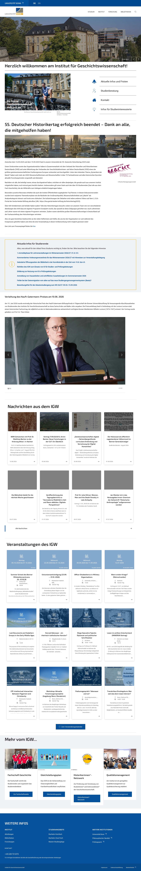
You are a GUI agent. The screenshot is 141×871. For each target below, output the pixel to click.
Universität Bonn (13, 3)
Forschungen (9, 842)
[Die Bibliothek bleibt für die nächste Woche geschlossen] (34, 519)
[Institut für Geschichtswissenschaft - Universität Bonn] (14, 11)
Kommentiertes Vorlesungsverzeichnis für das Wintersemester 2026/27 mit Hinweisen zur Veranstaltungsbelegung (61, 258)
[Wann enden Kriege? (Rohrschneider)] (131, 600)
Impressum (104, 867)
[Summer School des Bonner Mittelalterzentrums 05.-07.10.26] (33, 600)
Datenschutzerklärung (117, 867)
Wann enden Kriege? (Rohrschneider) (119, 575)
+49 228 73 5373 (12, 854)
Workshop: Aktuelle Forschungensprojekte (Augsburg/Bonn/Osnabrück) (54, 693)
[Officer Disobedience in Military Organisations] (99, 600)
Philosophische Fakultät (101, 838)
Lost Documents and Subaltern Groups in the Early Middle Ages (21, 634)
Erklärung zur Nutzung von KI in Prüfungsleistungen (36, 271)
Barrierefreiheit (130, 867)
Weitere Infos (16, 823)
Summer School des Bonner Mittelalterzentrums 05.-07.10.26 (22, 576)
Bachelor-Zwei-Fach (56, 838)
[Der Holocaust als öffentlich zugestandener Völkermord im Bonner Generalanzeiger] (130, 462)
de (34, 3)
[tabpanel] (70, 39)
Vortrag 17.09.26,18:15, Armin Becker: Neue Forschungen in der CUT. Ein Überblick (54, 439)
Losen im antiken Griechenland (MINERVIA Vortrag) (119, 634)
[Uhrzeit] (14, 585)
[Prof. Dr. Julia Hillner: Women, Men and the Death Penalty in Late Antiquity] (98, 519)
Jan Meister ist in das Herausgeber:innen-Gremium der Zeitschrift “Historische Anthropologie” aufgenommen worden (119, 500)
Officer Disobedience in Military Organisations (86, 575)
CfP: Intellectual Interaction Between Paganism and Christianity (22, 693)
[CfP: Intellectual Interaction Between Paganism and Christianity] (33, 716)
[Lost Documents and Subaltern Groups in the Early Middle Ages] (33, 658)
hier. (34, 226)
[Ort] (14, 582)
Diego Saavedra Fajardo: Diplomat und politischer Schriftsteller (87, 635)
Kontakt (8, 848)
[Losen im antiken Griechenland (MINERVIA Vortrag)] (131, 658)
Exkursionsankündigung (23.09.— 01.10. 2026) (54, 575)
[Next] (138, 59)
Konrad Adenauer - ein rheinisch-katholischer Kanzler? (54, 634)
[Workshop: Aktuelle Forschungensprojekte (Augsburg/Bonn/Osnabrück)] (66, 716)
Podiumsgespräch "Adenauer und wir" (86, 692)
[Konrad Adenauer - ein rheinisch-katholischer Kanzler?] (66, 658)
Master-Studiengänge (56, 842)
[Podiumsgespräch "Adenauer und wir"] (99, 716)
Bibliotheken (126, 12)
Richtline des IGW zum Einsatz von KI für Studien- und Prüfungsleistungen (45, 267)
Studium (91, 12)
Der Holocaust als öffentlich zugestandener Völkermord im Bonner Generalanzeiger (119, 439)
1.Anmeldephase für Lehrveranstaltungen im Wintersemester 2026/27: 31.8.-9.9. (48, 253)
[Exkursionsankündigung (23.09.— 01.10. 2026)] (66, 600)
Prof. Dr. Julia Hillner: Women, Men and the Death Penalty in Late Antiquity (87, 497)
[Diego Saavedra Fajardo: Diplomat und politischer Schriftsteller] (99, 658)
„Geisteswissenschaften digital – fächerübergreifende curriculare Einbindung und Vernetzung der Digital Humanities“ (86, 441)
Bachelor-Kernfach (55, 834)
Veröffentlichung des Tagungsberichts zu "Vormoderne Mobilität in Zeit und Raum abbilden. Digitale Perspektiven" (54, 500)
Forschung (112, 12)
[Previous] (133, 59)
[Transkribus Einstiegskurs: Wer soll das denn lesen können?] (131, 716)
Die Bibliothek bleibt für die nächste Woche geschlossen (22, 496)
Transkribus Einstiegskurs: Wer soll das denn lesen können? (119, 692)
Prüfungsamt (97, 842)
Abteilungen (9, 834)
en (39, 3)
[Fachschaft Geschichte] (21, 778)
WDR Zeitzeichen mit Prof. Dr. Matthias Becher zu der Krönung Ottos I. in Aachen (22, 439)
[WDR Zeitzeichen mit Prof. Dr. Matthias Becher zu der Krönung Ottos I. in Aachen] (34, 462)
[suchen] (134, 13)
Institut (101, 12)
